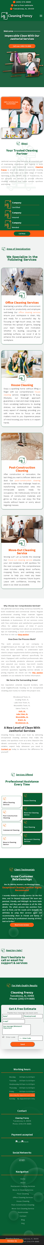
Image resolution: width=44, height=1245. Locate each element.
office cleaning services (29, 312)
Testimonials (23, 1212)
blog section (23, 634)
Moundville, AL (22, 717)
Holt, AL (22, 711)
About (22, 1183)
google (22, 1160)
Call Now (22, 234)
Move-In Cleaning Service (23, 1190)
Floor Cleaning (23, 1194)
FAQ (23, 1223)
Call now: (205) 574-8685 (22, 46)
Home (22, 1179)
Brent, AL (22, 720)
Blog (23, 1220)
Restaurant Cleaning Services (23, 1186)
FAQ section (37, 673)
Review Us (12, 1241)
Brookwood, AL (22, 723)
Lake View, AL (22, 714)
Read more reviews (22, 925)
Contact (23, 1216)
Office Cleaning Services (23, 1197)
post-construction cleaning (27, 480)
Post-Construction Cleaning (22, 1205)
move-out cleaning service (20, 560)
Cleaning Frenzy (33, 884)
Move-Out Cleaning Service (23, 1209)
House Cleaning (22, 1201)
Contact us (6, 749)
